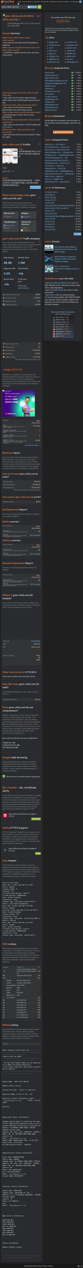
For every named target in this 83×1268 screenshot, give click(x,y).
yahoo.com (71, 56)
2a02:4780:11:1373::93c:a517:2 (57, 208)
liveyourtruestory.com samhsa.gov (59, 174)
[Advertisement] (21, 74)
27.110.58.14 (7, 127)
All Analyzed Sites (30, 1266)
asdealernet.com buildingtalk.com (59, 171)
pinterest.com (54, 62)
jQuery (25, 228)
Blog (39, 1266)
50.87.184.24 (50, 195)
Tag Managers (10, 222)
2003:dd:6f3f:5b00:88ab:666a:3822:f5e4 (61, 216)
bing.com (52, 53)
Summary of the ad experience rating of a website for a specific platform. (20, 515)
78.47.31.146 (49, 203)
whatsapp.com (72, 62)
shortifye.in (49, 94)
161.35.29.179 (50, 224)
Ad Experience (14, 509)
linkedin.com (71, 53)
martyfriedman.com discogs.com (59, 152)
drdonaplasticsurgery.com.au (56, 81)
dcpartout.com (51, 110)
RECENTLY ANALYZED (34, 1)
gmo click (6, 171)
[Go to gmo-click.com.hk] (19, 20)
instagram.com (72, 45)
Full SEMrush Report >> (33, 445)
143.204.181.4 (50, 230)
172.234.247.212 (51, 192)
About (51, 1266)
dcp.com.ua (49, 73)
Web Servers (9, 213)
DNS (9, 944)
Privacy (44, 1266)
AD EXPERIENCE (53, 1)
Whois (10, 1025)
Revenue (11, 452)
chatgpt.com (54, 56)
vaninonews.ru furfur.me (55, 168)
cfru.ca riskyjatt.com (54, 179)
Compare (33, 7)
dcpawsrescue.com (52, 91)
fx (13, 171)
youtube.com (72, 42)
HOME (19, 1)
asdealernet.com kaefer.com (57, 163)
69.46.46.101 (50, 211)
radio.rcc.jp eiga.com (54, 176)
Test (38, 853)
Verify (15, 827)
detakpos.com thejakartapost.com (59, 155)
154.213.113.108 (51, 214)
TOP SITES (24, 1)
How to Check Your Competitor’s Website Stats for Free (66, 268)
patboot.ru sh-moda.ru (55, 144)
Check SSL (36, 819)
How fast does (20, 686)
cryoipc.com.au (51, 97)
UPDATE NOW (63, 21)
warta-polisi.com (51, 75)
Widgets (25, 213)
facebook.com (54, 45)
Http (9, 860)
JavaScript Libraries (26, 223)
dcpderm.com (50, 86)
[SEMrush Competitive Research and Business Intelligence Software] (12, 370)
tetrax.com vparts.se (54, 166)
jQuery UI (26, 230)
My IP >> (77, 234)
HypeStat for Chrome (64, 132)
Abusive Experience (17, 563)
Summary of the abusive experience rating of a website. (19, 569)
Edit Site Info (35, 187)
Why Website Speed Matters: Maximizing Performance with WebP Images (65, 249)
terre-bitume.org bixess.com (57, 147)
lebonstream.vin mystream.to (57, 182)
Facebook (26, 217)
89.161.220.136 (50, 198)
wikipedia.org (54, 59)
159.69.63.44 (50, 227)
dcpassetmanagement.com (55, 83)
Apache (8, 217)
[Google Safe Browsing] (3, 776)
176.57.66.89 (50, 222)
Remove (52, 295)
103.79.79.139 (50, 219)
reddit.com (71, 51)
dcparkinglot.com (51, 99)
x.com (51, 48)
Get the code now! (63, 314)
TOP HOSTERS (44, 1)
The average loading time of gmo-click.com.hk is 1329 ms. (20, 693)
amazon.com (72, 48)
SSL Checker (19, 789)
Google (14, 757)
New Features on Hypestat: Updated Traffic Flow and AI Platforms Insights (65, 259)
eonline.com (49, 102)
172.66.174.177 (50, 200)
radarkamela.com (51, 105)
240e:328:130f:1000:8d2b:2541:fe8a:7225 (61, 206)
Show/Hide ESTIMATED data (60, 283)
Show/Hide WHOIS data (58, 290)
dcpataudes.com (51, 107)
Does (17, 709)
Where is (17, 597)
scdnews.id (49, 89)
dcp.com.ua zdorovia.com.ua (57, 150)
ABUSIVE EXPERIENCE (63, 1)
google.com (53, 42)
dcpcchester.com (52, 78)
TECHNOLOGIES (74, 1)
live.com (70, 59)
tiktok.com (53, 51)
